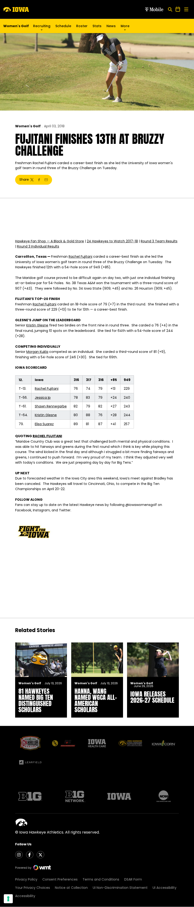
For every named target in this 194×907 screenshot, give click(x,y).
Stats (97, 26)
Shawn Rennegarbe (51, 406)
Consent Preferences (60, 879)
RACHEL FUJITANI (47, 436)
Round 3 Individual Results (38, 246)
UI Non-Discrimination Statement (120, 887)
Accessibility (25, 896)
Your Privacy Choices (32, 887)
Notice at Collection (71, 887)
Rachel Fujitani (80, 256)
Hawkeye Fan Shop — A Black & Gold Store (49, 241)
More (125, 26)
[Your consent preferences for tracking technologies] (8, 898)
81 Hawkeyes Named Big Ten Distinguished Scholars (35, 700)
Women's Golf (28, 126)
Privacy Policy (26, 879)
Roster (82, 26)
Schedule (63, 26)
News (111, 26)
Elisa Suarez (44, 424)
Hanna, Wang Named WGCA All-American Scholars (96, 700)
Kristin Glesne (37, 325)
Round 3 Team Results (159, 241)
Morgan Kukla (37, 351)
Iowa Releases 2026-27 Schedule (152, 697)
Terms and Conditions (101, 879)
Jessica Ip (43, 397)
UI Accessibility (164, 887)
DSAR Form (133, 879)
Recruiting (41, 26)
